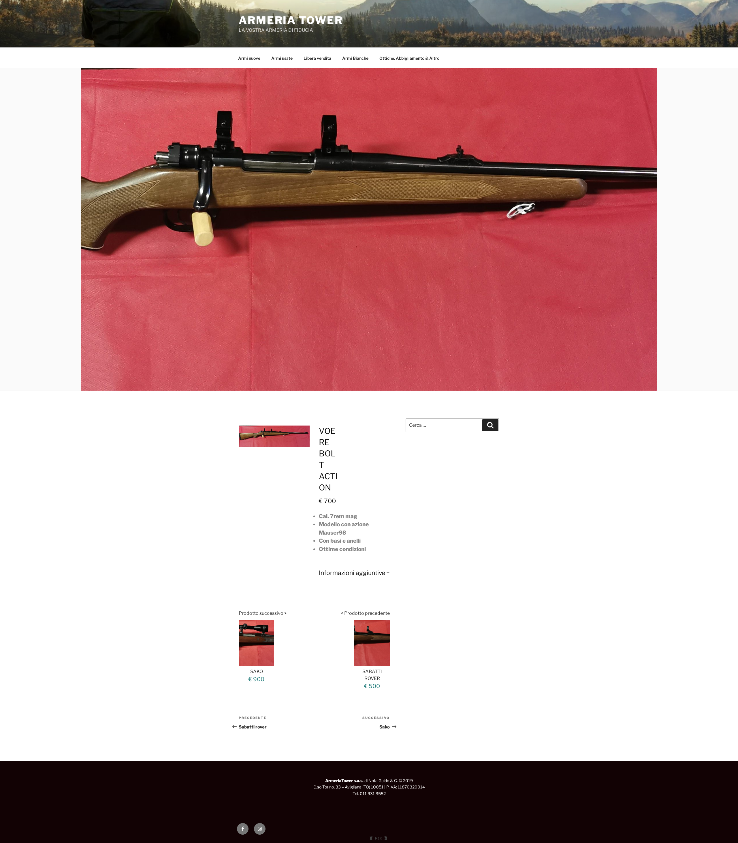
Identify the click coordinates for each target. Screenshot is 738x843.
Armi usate (282, 58)
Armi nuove (249, 58)
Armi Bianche (355, 58)
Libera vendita (317, 58)
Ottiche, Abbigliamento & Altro (409, 58)
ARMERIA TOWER (291, 20)
